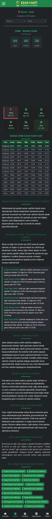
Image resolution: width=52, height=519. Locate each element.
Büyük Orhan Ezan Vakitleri (14, 471)
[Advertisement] (26, 77)
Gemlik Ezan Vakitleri (37, 471)
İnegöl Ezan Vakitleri (11, 480)
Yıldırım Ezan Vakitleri (34, 506)
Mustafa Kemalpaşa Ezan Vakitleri (17, 493)
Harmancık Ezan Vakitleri (33, 476)
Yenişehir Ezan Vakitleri (13, 506)
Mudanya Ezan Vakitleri (33, 489)
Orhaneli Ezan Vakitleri (33, 497)
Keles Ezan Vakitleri (35, 484)
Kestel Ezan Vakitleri (12, 489)
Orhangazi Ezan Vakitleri (13, 502)
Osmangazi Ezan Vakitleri (37, 502)
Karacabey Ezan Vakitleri (13, 484)
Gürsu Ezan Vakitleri (11, 476)
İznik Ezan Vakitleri (31, 480)
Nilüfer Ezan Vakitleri (12, 497)
